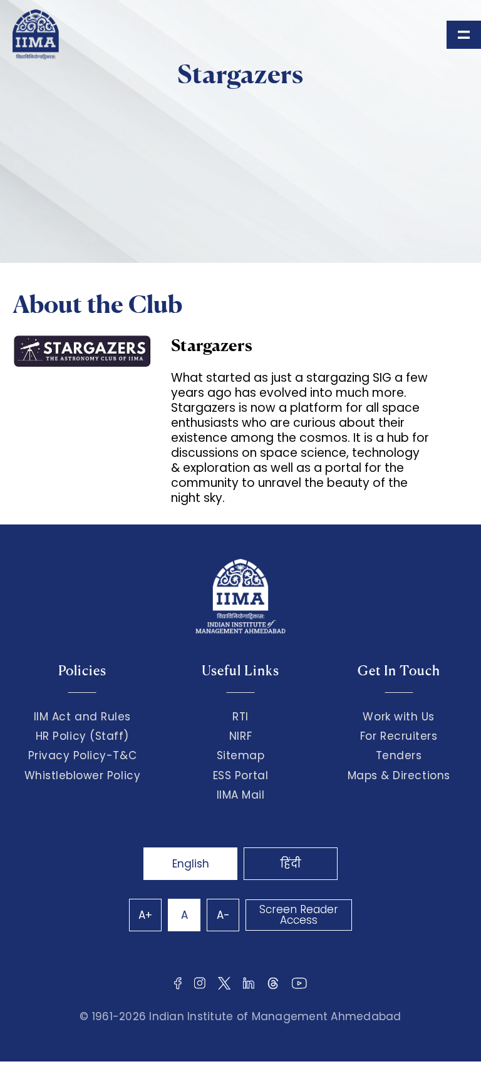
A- (223, 915)
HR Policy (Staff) (82, 736)
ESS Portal (240, 775)
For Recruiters (398, 736)
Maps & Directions (399, 775)
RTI (240, 716)
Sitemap (241, 755)
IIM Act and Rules (82, 716)
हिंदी (290, 863)
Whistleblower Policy (82, 775)
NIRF (240, 736)
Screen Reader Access (298, 915)
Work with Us (398, 716)
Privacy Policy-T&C (82, 755)
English (190, 863)
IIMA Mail (241, 794)
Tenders (399, 755)
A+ (145, 915)
